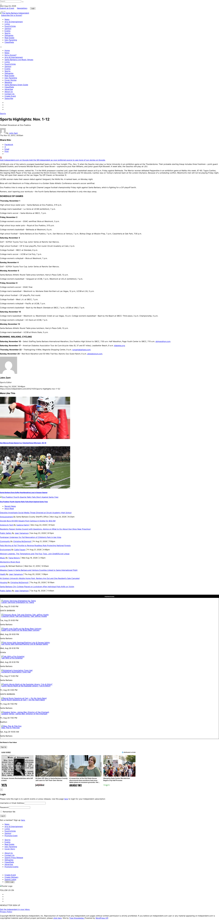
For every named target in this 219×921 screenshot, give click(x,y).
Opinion (8, 28)
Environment (5, 549)
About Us (9, 91)
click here (57, 918)
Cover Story (10, 849)
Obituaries (9, 35)
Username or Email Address (12, 803)
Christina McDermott (22, 541)
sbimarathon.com (162, 341)
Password (4, 807)
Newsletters (22, 8)
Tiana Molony (14, 558)
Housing (4, 582)
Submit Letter (10, 879)
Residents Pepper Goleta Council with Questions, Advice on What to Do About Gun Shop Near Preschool (45, 529)
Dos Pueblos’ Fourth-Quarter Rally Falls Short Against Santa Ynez (24, 502)
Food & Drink (10, 26)
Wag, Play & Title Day (10, 728)
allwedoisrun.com (94, 354)
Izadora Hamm (22, 525)
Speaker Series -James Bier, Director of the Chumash (24, 714)
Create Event (10, 96)
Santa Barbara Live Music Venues (19, 59)
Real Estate (9, 38)
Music (3, 558)
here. (23, 820)
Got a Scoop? (16, 15)
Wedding (8, 82)
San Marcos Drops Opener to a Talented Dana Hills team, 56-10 (23, 443)
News (7, 19)
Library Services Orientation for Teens (17, 602)
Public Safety (6, 533)
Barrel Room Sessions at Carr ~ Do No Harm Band (23, 700)
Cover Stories (10, 80)
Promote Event (11, 835)
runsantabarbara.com (81, 349)
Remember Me (8, 812)
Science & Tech (7, 525)
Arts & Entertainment (14, 22)
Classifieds (9, 42)
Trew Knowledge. (77, 918)
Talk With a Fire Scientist (12, 658)
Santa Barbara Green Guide (16, 85)
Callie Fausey (20, 549)
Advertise (9, 89)
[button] (17, 771)
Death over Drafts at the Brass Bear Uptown (20, 630)
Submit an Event (7, 8)
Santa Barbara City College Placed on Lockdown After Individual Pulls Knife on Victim (37, 586)
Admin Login (9, 882)
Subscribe (5, 15)
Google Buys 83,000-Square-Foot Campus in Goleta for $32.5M (27, 521)
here (66, 799)
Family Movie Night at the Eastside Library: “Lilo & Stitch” (26, 686)
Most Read (9, 508)
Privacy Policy (6, 911)
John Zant (13, 133)
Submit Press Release (14, 857)
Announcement (6, 517)
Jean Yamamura (22, 533)
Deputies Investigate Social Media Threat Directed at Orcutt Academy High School (36, 512)
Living (7, 24)
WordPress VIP (102, 918)
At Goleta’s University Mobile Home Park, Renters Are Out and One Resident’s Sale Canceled (40, 578)
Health (3, 574)
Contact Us (9, 94)
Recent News (10, 506)
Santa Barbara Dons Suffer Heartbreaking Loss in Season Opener (23, 492)
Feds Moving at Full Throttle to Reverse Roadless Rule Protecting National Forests (35, 545)
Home (7, 50)
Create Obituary (11, 877)
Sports (7, 33)
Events (7, 31)
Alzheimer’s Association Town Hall (16, 672)
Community (5, 541)
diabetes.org (119, 345)
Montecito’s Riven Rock (10, 562)
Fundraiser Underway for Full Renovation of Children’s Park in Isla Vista (30, 537)
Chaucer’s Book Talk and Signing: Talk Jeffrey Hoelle (24, 616)
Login (33, 8)
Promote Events (11, 867)
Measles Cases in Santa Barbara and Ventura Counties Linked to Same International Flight (38, 570)
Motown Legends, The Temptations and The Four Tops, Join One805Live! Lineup (34, 554)
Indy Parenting (11, 40)
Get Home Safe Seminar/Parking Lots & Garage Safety (24, 644)
